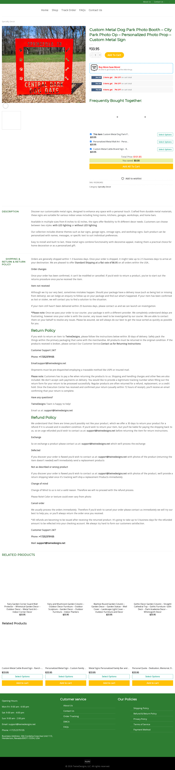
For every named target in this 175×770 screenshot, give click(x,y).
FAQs (82, 10)
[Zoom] (5, 106)
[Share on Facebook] (92, 193)
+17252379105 (46, 356)
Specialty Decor (8, 21)
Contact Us (158, 2)
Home (45, 10)
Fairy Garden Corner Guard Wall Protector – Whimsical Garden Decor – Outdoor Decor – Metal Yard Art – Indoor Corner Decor (22, 608)
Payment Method (142, 729)
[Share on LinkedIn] (107, 193)
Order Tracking (71, 716)
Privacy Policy (140, 718)
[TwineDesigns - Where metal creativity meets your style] (19, 10)
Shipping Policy (141, 708)
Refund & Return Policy (145, 713)
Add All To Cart (131, 166)
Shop (55, 10)
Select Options (165, 134)
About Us (147, 2)
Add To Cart (114, 55)
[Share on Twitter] (97, 193)
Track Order (68, 10)
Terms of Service (141, 724)
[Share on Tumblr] (112, 193)
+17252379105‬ (46, 536)
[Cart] (172, 2)
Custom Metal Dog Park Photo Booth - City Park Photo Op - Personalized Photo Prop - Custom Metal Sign (111, 134)
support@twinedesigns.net (51, 543)
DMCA (66, 721)
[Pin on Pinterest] (102, 193)
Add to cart (22, 682)
